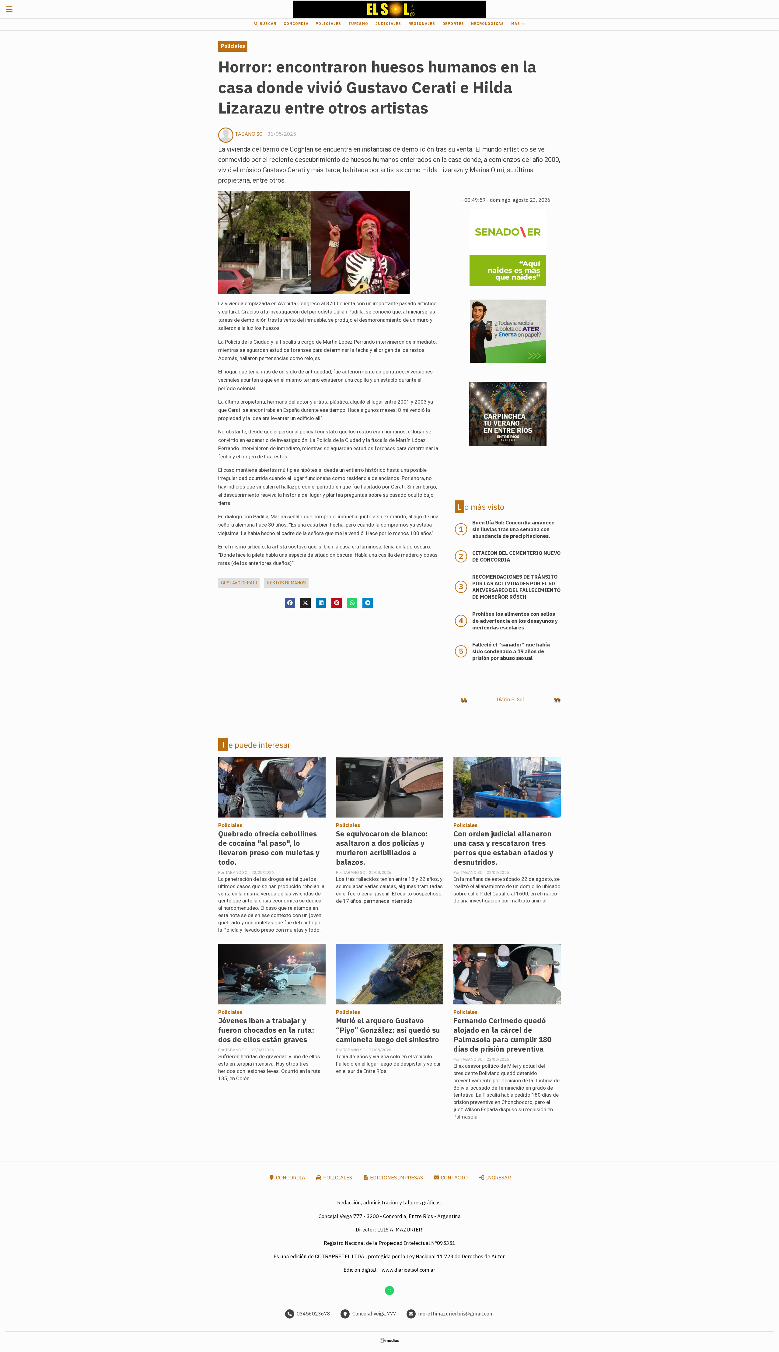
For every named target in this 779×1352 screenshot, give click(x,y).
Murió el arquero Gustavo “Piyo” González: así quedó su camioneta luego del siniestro (388, 1030)
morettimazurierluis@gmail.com (456, 1313)
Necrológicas (487, 23)
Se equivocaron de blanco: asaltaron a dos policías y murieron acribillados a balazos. (382, 848)
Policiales (328, 23)
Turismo (358, 23)
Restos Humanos (286, 583)
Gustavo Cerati (239, 583)
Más (516, 23)
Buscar (267, 23)
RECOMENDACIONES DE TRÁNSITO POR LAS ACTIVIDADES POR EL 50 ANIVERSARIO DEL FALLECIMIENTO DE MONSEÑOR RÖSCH (516, 586)
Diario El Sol (510, 699)
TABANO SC (248, 134)
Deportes (453, 23)
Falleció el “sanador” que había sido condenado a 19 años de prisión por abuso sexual (511, 651)
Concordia (296, 23)
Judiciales (388, 23)
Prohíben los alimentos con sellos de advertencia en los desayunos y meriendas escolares (515, 621)
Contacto (454, 1177)
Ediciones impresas (396, 1177)
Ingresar (498, 1177)
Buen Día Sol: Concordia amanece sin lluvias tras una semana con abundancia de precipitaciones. (513, 529)
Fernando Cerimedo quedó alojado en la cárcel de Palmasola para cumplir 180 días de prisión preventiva (502, 1035)
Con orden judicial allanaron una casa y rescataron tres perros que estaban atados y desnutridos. (503, 848)
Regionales (421, 23)
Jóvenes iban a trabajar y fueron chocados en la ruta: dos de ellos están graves (266, 1030)
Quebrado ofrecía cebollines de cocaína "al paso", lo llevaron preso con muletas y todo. (269, 848)
